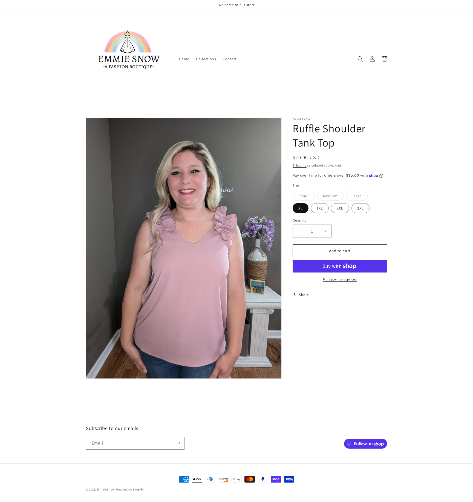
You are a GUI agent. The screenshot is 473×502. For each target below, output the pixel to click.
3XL (360, 208)
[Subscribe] (178, 443)
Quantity (299, 220)
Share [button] (304, 294)
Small (306, 197)
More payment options (340, 279)
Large (359, 197)
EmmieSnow (106, 489)
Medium (333, 197)
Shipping (300, 165)
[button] (360, 59)
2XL (340, 208)
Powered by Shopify (130, 489)
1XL (320, 208)
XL (300, 208)
